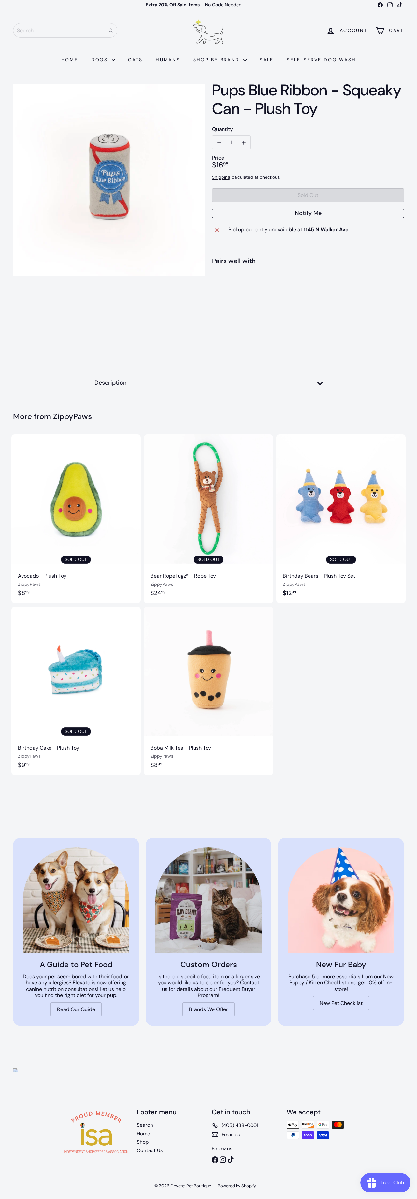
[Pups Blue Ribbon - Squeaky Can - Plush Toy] (308, 294)
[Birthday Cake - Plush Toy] (76, 691)
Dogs (100, 60)
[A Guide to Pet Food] (76, 900)
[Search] (110, 30)
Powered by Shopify (237, 1186)
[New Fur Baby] (341, 900)
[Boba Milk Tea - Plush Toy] (208, 691)
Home (69, 60)
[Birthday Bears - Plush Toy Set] (341, 518)
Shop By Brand (217, 60)
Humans (168, 60)
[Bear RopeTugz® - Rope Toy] (208, 518)
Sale (267, 60)
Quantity (222, 129)
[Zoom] (109, 180)
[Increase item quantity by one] (244, 142)
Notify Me (308, 213)
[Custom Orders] (208, 900)
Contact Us (150, 1150)
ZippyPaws (72, 416)
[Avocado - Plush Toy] (76, 518)
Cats (135, 60)
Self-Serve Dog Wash (321, 60)
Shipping (221, 177)
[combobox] (65, 30)
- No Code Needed (194, 4)
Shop (143, 1142)
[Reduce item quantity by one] (219, 142)
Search (145, 1125)
